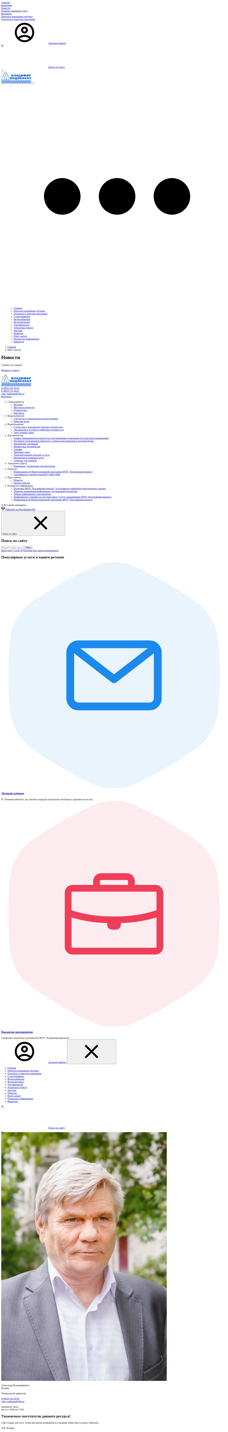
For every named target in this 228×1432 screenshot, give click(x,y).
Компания (6, 5)
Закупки (18, 330)
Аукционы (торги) (23, 327)
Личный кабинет (57, 43)
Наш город (7, 550)
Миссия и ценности (24, 407)
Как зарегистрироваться (45, 550)
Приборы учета (22, 452)
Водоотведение (22, 322)
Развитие (18, 333)
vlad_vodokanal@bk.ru (12, 393)
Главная (5, 2)
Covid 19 (17, 550)
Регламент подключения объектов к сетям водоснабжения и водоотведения (54, 441)
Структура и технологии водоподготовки (36, 418)
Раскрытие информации (26, 339)
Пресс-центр (20, 336)
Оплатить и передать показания (18, 19)
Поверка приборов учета (14, 11)
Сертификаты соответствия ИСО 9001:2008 (37, 474)
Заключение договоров (26, 443)
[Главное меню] (33, 83)
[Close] (2, 1131)
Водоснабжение (22, 319)
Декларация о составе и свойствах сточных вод (39, 429)
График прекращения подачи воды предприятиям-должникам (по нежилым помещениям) (61, 438)
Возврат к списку (10, 370)
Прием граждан (22, 483)
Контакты (6, 13)
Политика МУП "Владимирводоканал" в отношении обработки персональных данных (60, 488)
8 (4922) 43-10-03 (10, 388)
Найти (28, 547)
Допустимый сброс (24, 432)
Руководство (20, 410)
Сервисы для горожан (25, 460)
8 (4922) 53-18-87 (10, 391)
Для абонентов (21, 325)
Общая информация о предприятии (32, 494)
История (18, 404)
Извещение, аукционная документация (34, 466)
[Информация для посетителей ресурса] (2, 70)
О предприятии (22, 316)
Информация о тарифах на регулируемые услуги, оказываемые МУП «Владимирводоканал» (63, 497)
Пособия (27, 550)
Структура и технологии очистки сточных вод (38, 427)
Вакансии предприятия (17, 1032)
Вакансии (19, 341)
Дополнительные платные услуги (31, 455)
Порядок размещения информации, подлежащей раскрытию (46, 491)
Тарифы (18, 449)
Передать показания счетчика (17, 16)
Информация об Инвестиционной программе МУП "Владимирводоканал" (53, 471)
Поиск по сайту (56, 1128)
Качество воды (21, 421)
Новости (5, 8)
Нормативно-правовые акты (29, 457)
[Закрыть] (91, 1051)
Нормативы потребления (27, 446)
